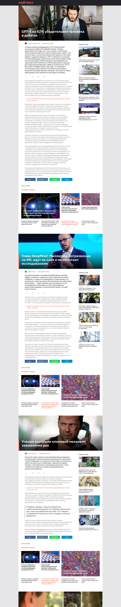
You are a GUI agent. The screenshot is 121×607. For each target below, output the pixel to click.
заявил (27, 277)
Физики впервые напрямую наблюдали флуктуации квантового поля (30, 222)
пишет (31, 480)
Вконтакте (42, 179)
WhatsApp (54, 179)
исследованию (43, 47)
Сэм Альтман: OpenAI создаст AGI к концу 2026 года (89, 222)
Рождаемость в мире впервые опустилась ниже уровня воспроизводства (69, 222)
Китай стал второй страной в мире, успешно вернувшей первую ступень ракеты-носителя (48, 99)
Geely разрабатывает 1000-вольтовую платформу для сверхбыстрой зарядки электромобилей (50, 223)
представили (42, 529)
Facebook (30, 179)
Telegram (67, 179)
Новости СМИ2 (25, 186)
